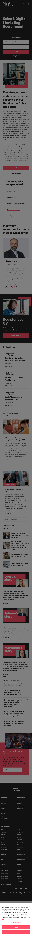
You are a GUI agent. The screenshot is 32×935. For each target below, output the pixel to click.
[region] (16, 919)
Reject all (16, 927)
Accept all (16, 932)
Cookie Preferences (16, 922)
